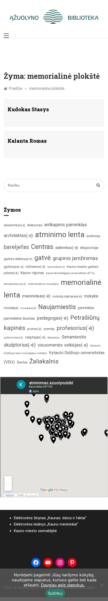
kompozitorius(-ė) (15, 284)
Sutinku (55, 593)
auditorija (93, 236)
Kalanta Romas (27, 140)
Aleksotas (34, 225)
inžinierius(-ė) (35, 267)
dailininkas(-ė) (66, 247)
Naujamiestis (57, 307)
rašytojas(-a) (35, 337)
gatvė (42, 257)
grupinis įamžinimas (75, 258)
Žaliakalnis (44, 361)
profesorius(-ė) (75, 328)
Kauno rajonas (32, 273)
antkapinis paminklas (65, 224)
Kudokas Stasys (28, 109)
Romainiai (53, 337)
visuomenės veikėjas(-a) (63, 345)
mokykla (91, 296)
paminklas (86, 308)
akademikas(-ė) (14, 225)
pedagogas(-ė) (52, 318)
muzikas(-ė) (28, 308)
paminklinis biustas (19, 318)
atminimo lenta (59, 234)
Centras (42, 246)
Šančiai (22, 362)
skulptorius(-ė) (20, 345)
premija (49, 329)
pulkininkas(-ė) (13, 337)
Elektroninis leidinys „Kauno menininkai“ (46, 524)
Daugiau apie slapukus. (63, 584)
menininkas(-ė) (36, 295)
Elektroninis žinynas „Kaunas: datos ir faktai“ (50, 518)
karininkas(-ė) (56, 267)
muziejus (11, 308)
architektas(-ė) (18, 235)
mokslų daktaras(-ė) (67, 296)
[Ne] (101, 584)
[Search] (98, 185)
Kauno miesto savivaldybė (35, 531)
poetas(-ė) (34, 329)
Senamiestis (74, 337)
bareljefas (16, 247)
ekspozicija (89, 248)
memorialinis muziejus (43, 284)
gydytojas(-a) (14, 267)
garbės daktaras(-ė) (18, 259)
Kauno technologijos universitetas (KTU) (70, 273)
